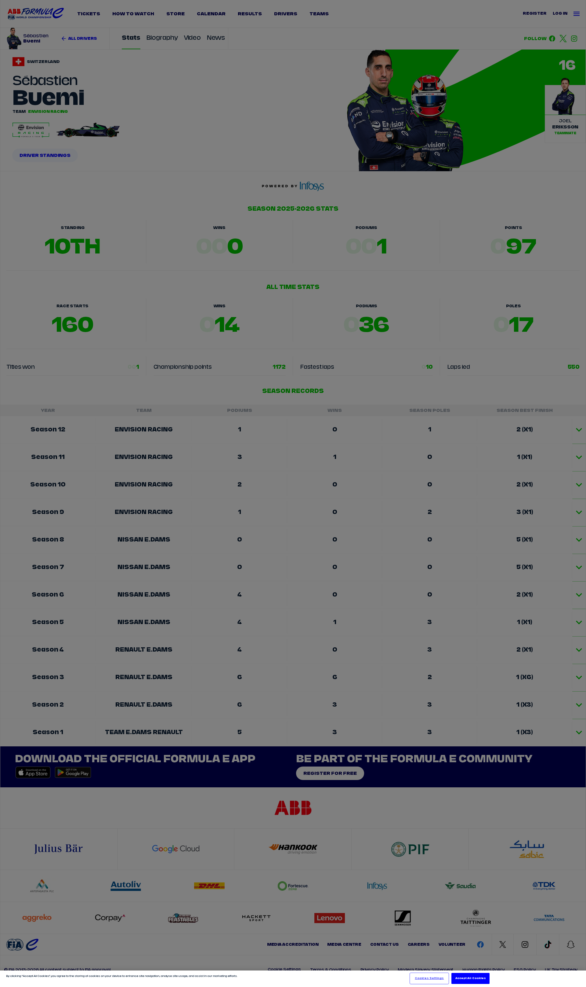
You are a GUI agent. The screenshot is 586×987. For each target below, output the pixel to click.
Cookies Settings (429, 978)
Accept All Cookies (470, 978)
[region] (293, 978)
